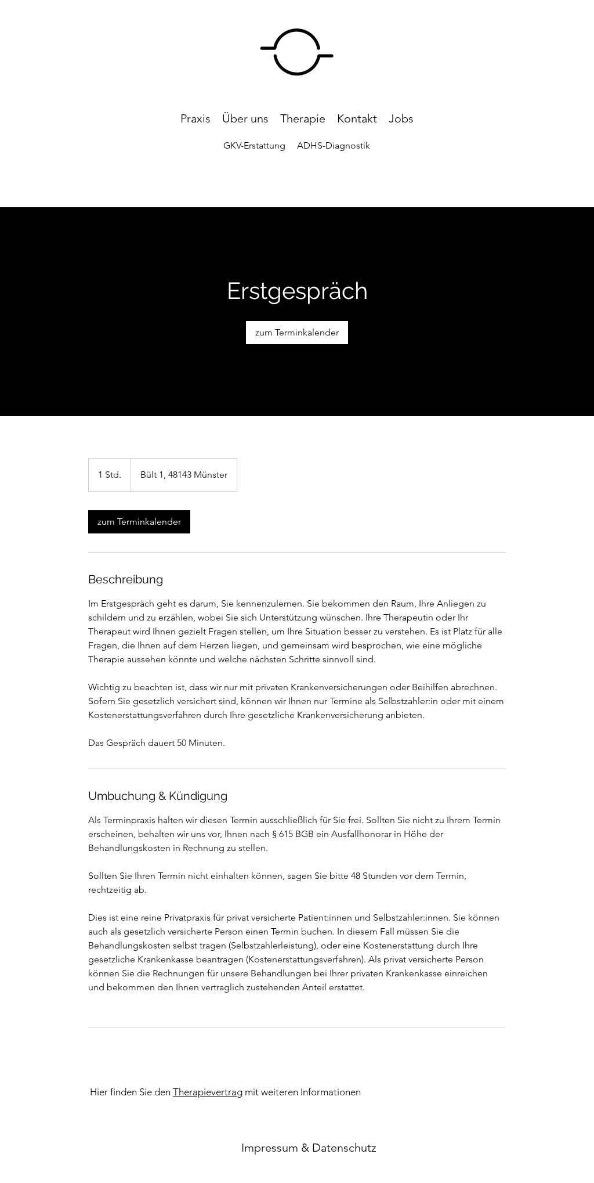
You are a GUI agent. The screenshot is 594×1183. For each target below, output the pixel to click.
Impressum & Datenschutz (308, 1148)
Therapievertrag (207, 1092)
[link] (297, 332)
